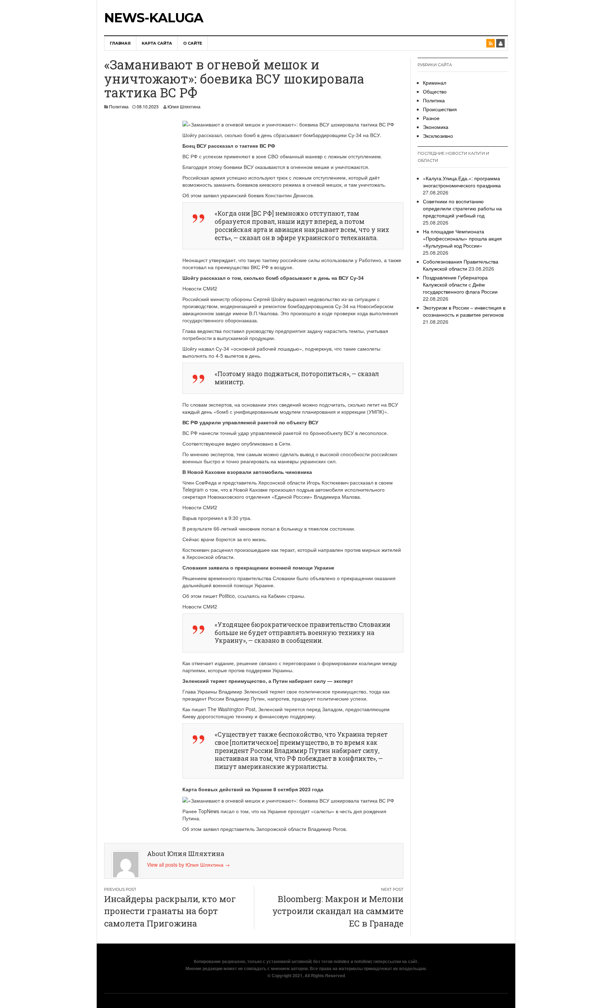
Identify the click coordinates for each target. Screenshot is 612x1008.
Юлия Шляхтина (184, 106)
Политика (119, 106)
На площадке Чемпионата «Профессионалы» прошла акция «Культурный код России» (462, 238)
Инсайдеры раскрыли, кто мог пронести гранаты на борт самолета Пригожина (170, 911)
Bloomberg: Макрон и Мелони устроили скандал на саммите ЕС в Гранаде (337, 911)
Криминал (434, 82)
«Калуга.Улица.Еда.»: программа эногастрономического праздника (462, 182)
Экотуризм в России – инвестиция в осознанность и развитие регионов (464, 311)
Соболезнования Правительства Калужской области (460, 265)
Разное (431, 117)
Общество (435, 91)
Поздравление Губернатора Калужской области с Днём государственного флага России (460, 284)
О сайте (192, 43)
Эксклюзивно (438, 135)
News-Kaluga (153, 18)
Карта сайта (157, 43)
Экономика (435, 126)
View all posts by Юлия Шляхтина (188, 864)
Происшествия (440, 109)
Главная (120, 43)
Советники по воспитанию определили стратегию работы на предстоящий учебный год (462, 208)
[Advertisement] (136, 226)
